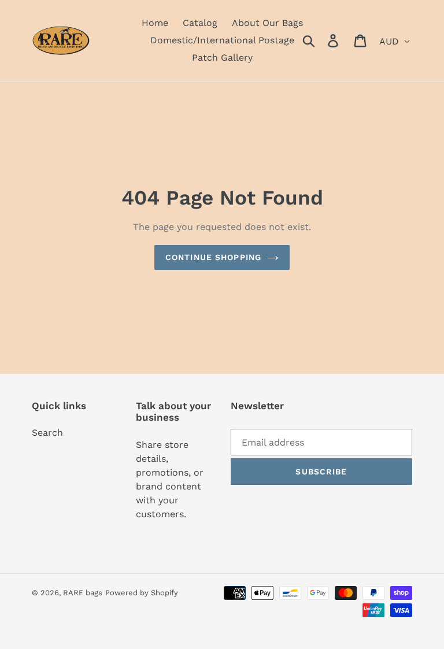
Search (47, 432)
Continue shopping (213, 257)
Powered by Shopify (141, 592)
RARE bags (82, 592)
